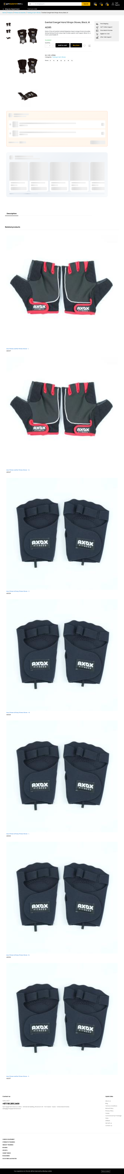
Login (116, 3)
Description (12, 213)
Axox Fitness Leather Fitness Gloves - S (17, 1076)
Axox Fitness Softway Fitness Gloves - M (18, 712)
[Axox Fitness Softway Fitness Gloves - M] (62, 655)
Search (86, 4)
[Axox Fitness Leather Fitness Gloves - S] (62, 1019)
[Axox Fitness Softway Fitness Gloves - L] (62, 776)
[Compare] (89, 45)
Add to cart (62, 45)
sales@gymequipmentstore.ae (12, 1108)
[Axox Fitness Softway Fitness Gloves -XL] (62, 897)
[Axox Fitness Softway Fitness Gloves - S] (62, 534)
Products (10, 12)
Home (4, 12)
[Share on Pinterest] (57, 60)
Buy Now (76, 45)
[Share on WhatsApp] (64, 60)
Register (117, 5)
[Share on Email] (68, 60)
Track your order (32, 9)
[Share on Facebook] (50, 60)
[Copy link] (72, 60)
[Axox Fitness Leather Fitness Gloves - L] (62, 291)
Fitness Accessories (20, 12)
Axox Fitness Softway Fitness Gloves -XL (18, 955)
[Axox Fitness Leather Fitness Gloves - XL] (62, 412)
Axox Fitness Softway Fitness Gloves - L (17, 834)
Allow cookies (105, 1171)
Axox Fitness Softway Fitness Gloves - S (17, 591)
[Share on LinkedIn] (61, 60)
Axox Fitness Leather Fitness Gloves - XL (18, 470)
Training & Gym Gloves (33, 12)
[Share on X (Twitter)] (53, 60)
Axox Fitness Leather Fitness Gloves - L (17, 349)
